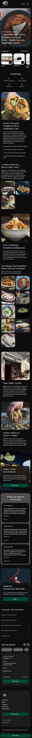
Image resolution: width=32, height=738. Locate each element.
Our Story (5, 700)
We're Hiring (5, 709)
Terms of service (6, 720)
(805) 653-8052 (7, 671)
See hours (25, 677)
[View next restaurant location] (28, 644)
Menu (23, 4)
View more (6, 515)
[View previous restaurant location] (24, 644)
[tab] (6, 650)
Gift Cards (5, 706)
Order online (15, 681)
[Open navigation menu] (27, 4)
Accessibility (5, 722)
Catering (4, 704)
